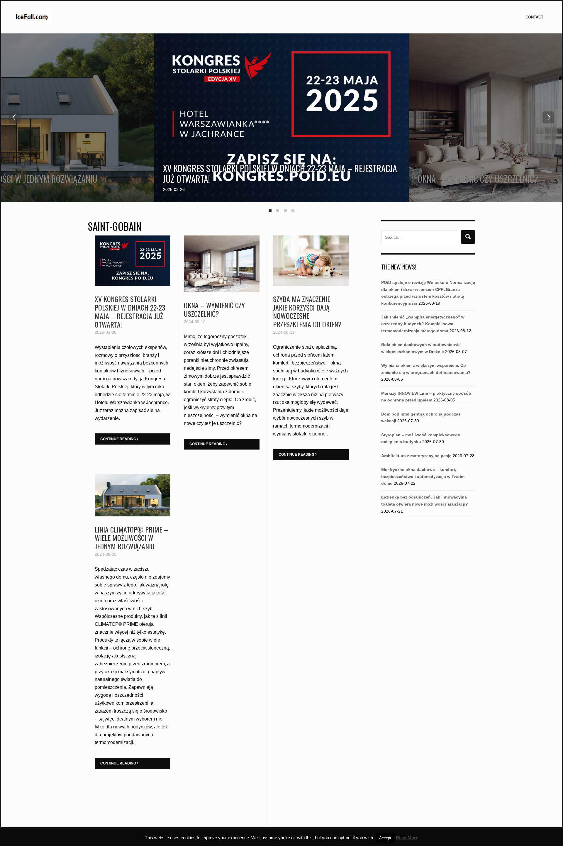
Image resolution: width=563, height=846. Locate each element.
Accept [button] (385, 838)
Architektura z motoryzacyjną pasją (416, 455)
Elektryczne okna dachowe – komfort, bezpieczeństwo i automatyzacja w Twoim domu (422, 476)
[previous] (15, 117)
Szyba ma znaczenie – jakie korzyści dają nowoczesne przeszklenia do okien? (307, 311)
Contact (534, 17)
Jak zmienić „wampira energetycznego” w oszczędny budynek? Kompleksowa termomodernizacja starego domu (422, 324)
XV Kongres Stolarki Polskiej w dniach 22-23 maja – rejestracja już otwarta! (280, 173)
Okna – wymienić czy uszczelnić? (478, 178)
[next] (548, 117)
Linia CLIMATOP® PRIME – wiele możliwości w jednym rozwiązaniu (131, 538)
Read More (407, 837)
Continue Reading (118, 439)
